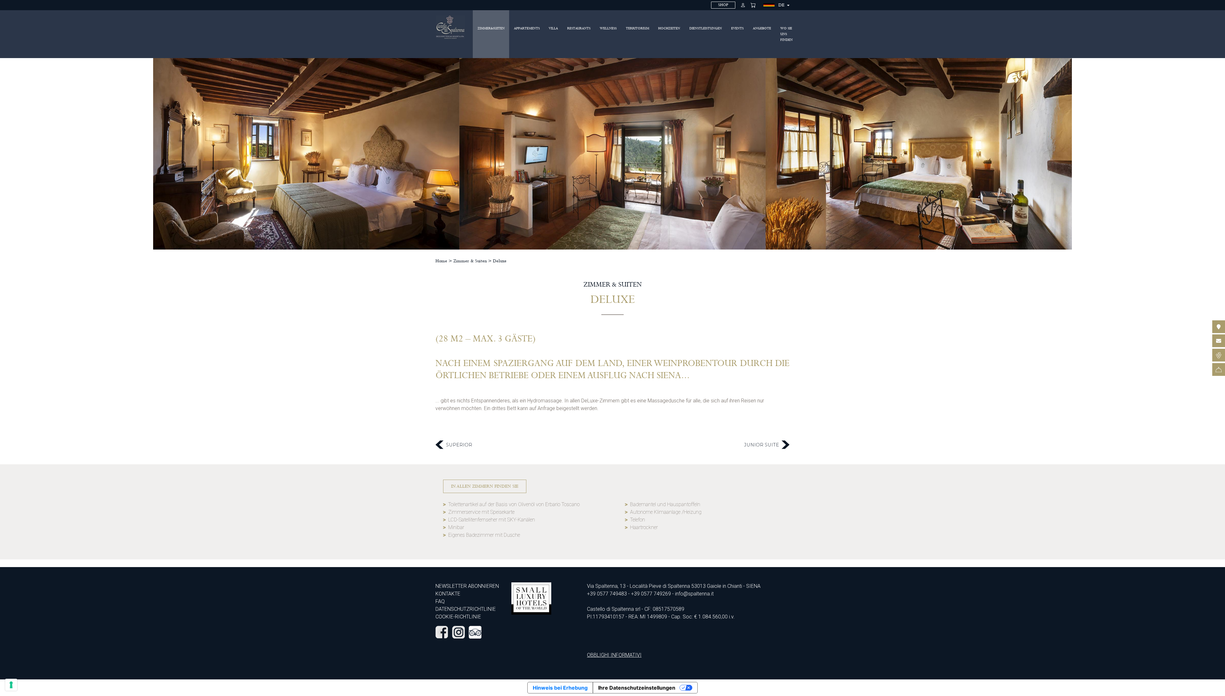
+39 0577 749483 (607, 594)
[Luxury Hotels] (531, 598)
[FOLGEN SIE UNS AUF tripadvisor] (475, 632)
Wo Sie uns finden (786, 34)
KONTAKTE (447, 594)
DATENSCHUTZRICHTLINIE (465, 609)
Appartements (527, 28)
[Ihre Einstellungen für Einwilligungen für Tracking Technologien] (11, 685)
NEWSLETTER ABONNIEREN (467, 586)
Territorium (637, 28)
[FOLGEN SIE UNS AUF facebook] (441, 632)
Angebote (762, 28)
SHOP (723, 5)
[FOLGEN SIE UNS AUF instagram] (458, 632)
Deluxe (500, 261)
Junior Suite (761, 445)
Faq (440, 601)
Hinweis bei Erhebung (560, 688)
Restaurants (578, 28)
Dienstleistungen (705, 28)
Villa (553, 28)
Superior (459, 445)
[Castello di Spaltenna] (450, 27)
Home (441, 261)
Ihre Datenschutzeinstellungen (636, 688)
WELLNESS (608, 28)
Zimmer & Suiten (470, 261)
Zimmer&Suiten (491, 28)
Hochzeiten (669, 28)
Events (737, 28)
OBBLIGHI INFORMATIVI (614, 655)
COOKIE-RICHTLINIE (458, 617)
